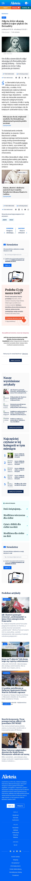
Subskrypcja (15, 832)
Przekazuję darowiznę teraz (13, 318)
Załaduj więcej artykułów (15, 427)
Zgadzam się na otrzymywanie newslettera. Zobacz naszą (15, 260)
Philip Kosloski (5, 32)
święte (25, 143)
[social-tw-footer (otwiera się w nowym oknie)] (17, 851)
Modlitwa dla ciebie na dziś (13, 534)
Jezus (5, 644)
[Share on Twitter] (22, 77)
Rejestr (6, 8)
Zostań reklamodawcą (15, 869)
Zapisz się (7, 265)
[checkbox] (3, 258)
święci (11, 220)
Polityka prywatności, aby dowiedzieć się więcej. (14, 260)
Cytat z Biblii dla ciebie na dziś (12, 525)
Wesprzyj (14, 8)
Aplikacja (15, 830)
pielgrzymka (6, 599)
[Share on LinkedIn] (19, 77)
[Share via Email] (25, 77)
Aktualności (15, 815)
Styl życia (15, 817)
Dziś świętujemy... (12, 509)
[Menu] (5, 3)
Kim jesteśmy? (15, 863)
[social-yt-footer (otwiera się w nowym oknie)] (10, 851)
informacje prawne (15, 866)
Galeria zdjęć (22, 172)
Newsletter (15, 827)
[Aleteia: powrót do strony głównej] (15, 3)
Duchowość (5, 13)
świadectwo (6, 704)
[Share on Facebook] (16, 77)
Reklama (15, 837)
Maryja (5, 735)
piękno (5, 220)
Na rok (15, 845)
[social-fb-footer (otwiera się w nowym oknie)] (14, 851)
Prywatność (15, 875)
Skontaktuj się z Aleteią (15, 872)
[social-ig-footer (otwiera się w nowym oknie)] (20, 851)
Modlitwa (24, 8)
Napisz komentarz (15, 360)
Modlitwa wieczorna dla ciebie (14, 516)
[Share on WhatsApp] (28, 77)
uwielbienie (6, 673)
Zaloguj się (25, 354)
